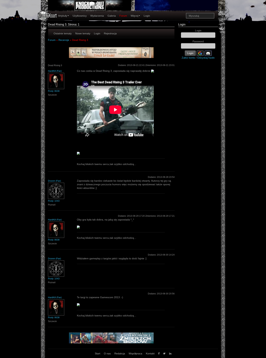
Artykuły (62, 15)
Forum (123, 15)
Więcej (134, 15)
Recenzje (63, 39)
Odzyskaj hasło (206, 57)
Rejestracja (110, 33)
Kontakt (150, 353)
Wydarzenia (97, 15)
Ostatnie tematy (63, 33)
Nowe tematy (82, 33)
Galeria (111, 15)
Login (147, 15)
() (55, 71)
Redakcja (119, 353)
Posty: (54, 91)
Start (97, 353)
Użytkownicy (80, 15)
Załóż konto (188, 57)
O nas (107, 353)
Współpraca (135, 353)
